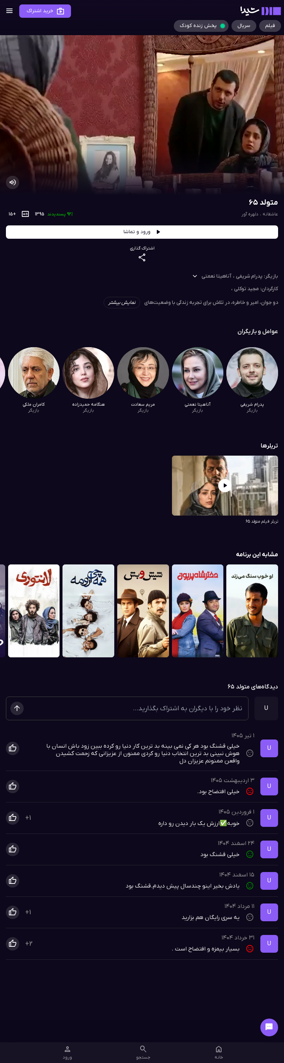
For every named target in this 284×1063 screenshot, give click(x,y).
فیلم (270, 25)
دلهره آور (249, 214)
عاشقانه (270, 214)
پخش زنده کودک (198, 25)
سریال (243, 25)
